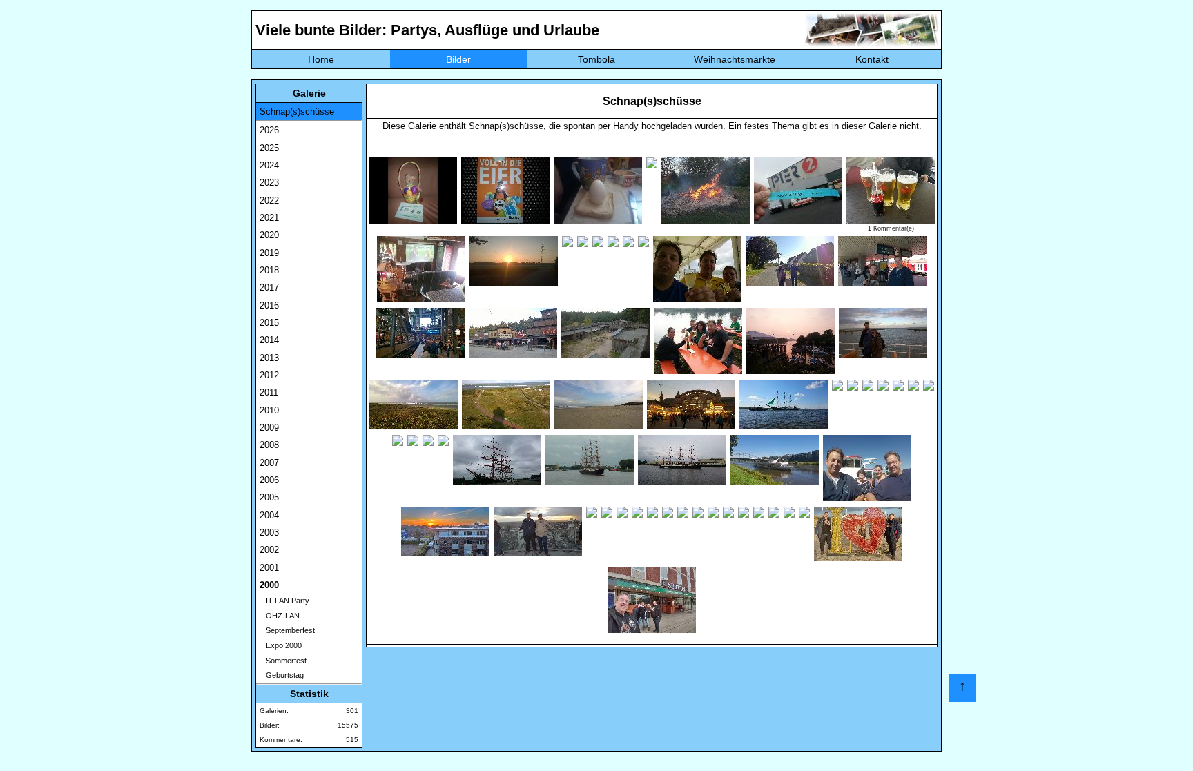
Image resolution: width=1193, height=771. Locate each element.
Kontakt (872, 59)
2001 (269, 568)
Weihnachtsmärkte (734, 59)
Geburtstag (282, 675)
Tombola (596, 59)
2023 (269, 182)
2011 (269, 392)
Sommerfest (283, 660)
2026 (269, 130)
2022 (269, 200)
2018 (269, 270)
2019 (269, 253)
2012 (269, 375)
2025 (269, 148)
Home (321, 59)
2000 (269, 585)
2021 (269, 218)
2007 (269, 463)
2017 (269, 287)
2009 (269, 427)
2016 (269, 305)
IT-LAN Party (284, 600)
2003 (269, 532)
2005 (269, 497)
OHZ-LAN (280, 616)
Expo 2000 (281, 645)
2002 (269, 550)
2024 (269, 165)
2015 (269, 323)
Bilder (458, 59)
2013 (269, 358)
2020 (269, 235)
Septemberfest (287, 630)
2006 (269, 480)
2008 (269, 445)
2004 (269, 515)
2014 (269, 340)
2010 (269, 410)
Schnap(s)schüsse (297, 111)
